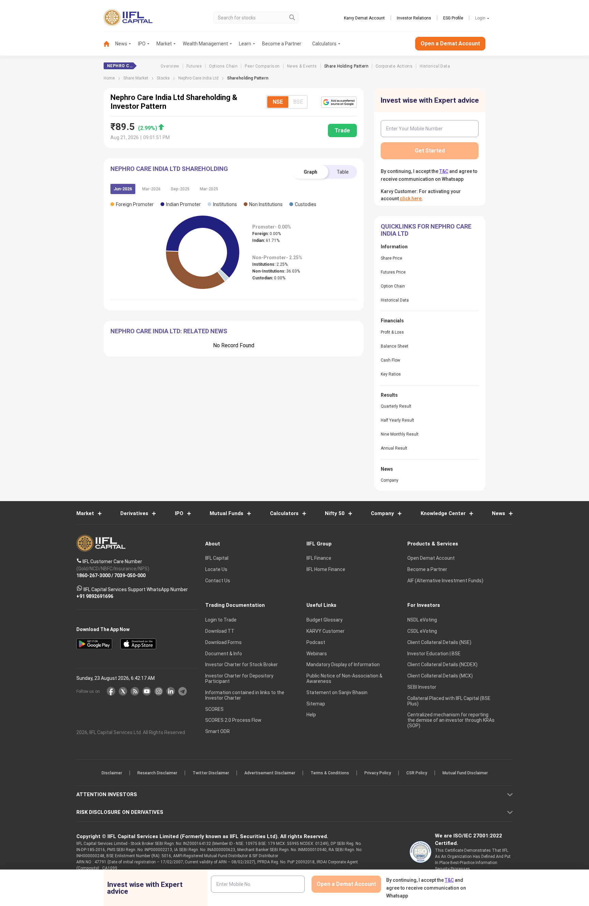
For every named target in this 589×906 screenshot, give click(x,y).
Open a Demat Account (246, 476)
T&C (258, 497)
